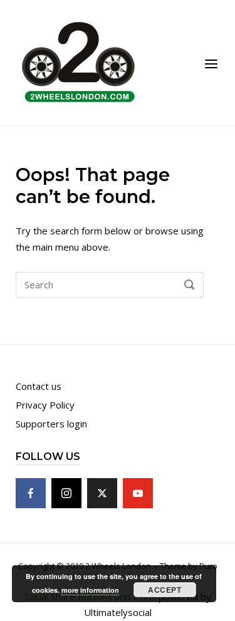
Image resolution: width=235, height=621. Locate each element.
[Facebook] (31, 493)
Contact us (38, 386)
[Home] (78, 61)
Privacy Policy (45, 405)
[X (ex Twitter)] (102, 493)
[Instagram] (66, 493)
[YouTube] (138, 493)
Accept (164, 589)
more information (90, 590)
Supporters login (51, 423)
